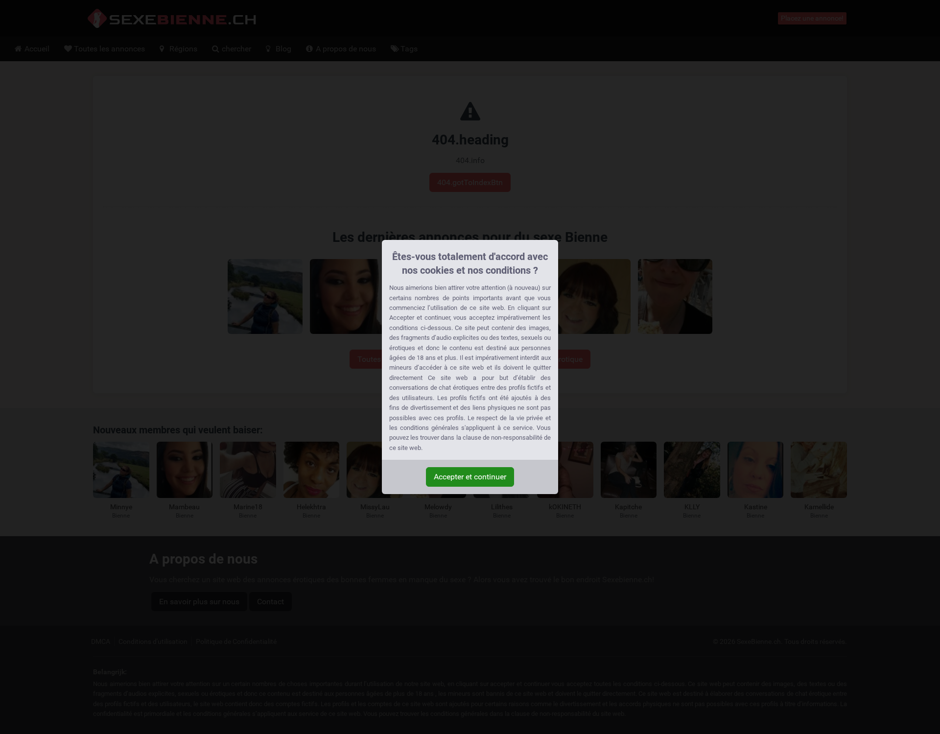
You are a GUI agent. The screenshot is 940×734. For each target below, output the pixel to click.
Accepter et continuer (470, 476)
